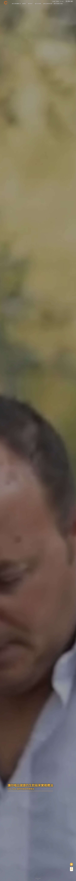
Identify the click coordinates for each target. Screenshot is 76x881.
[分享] (71, 864)
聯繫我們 (57, 1)
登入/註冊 (61, 1)
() (69, 1)
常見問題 (53, 1)
